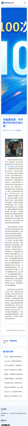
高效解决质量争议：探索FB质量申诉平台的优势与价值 (14, 378)
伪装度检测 (12, 166)
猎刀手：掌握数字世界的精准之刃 (13, 357)
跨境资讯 (19, 130)
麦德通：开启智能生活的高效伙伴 (13, 374)
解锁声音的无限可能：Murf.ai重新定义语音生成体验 (14, 387)
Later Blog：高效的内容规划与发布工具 (14, 361)
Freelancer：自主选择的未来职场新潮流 (14, 392)
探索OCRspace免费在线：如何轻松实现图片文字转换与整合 (14, 396)
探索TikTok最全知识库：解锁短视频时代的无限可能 (14, 370)
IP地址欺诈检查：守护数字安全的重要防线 (14, 383)
